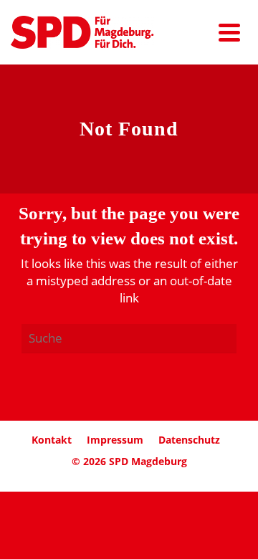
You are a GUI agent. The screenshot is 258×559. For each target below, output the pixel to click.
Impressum (115, 439)
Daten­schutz (189, 439)
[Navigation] (229, 32)
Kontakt (52, 439)
